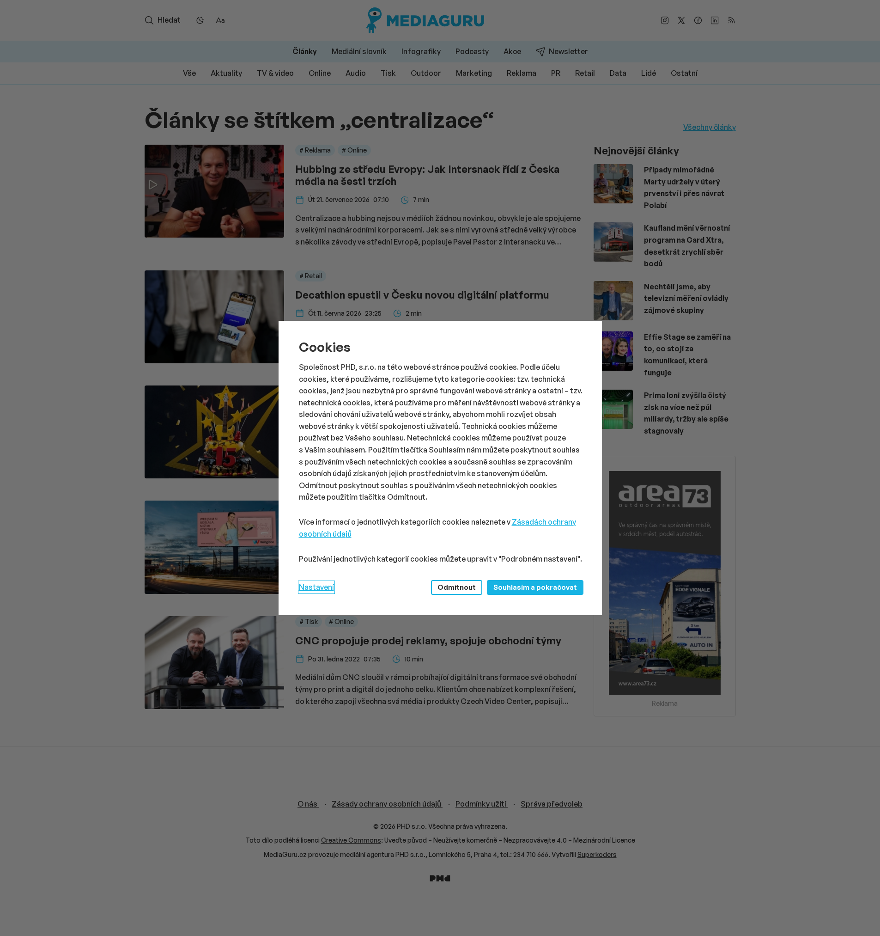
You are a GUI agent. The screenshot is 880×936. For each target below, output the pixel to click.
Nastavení (316, 587)
